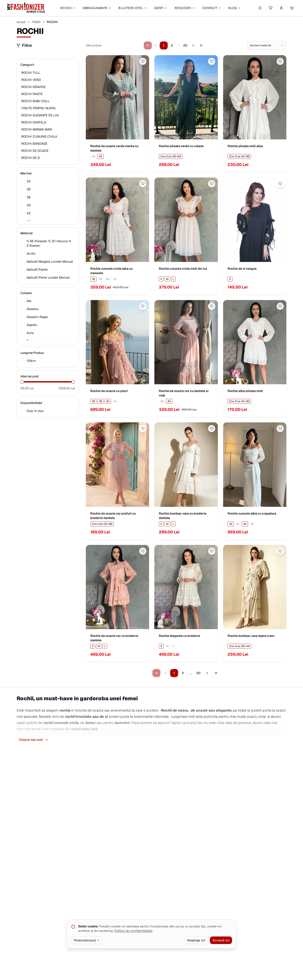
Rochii (65, 8)
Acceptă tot (220, 940)
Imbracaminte (95, 8)
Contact (209, 8)
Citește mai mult (31, 740)
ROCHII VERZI (31, 80)
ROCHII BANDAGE (34, 144)
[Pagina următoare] (193, 45)
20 (185, 45)
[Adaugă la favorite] (142, 61)
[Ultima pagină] (201, 45)
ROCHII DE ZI (30, 158)
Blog (232, 8)
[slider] (22, 382)
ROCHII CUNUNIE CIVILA (39, 137)
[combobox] (266, 45)
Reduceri (183, 8)
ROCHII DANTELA (33, 122)
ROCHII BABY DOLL (35, 101)
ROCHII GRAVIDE (33, 87)
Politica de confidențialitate (133, 931)
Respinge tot (196, 940)
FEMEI (36, 22)
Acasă (21, 22)
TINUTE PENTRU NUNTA (38, 108)
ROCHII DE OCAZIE (34, 151)
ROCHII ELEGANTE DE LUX (40, 115)
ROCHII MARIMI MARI (36, 129)
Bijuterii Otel (130, 8)
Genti (158, 8)
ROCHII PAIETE (32, 94)
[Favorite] (271, 8)
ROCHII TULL (30, 73)
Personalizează (85, 940)
